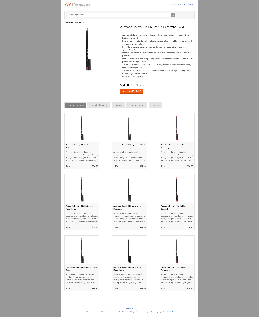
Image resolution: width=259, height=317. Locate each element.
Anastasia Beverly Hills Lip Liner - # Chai (129, 145)
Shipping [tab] (118, 105)
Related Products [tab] (75, 105)
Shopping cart (189, 4)
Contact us (129, 308)
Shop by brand (173, 4)
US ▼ (171, 312)
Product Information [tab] (98, 105)
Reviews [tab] (155, 105)
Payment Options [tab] (137, 105)
